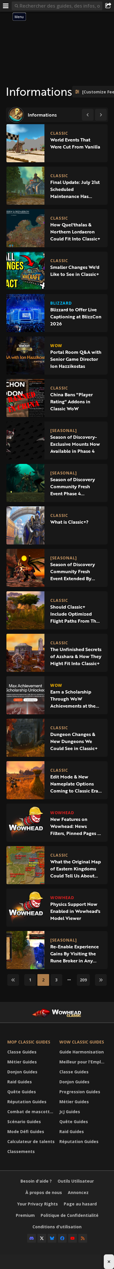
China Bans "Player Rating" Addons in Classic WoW (71, 401)
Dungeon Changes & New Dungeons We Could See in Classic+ (74, 741)
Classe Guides (22, 1052)
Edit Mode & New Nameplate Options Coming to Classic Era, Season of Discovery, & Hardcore (75, 783)
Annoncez (78, 1192)
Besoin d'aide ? (36, 1181)
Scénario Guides (24, 1121)
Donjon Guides (22, 1072)
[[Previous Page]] (88, 115)
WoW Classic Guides (81, 1042)
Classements (21, 1151)
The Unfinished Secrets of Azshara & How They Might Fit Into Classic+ (75, 656)
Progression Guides (79, 1091)
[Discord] (31, 1238)
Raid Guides (19, 1081)
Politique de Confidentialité (70, 1215)
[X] (41, 1238)
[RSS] (82, 1238)
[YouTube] (72, 1238)
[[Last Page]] (101, 980)
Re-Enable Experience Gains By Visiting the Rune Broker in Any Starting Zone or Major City (75, 953)
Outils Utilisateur (76, 1181)
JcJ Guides (69, 1111)
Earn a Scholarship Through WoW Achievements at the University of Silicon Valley (73, 698)
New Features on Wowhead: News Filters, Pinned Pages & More (75, 826)
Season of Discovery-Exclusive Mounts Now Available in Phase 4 (75, 444)
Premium (25, 1215)
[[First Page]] (13, 980)
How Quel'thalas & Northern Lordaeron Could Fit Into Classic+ (75, 231)
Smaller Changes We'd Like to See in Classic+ (74, 271)
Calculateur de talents (31, 1141)
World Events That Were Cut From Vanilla (75, 143)
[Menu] (6, 6)
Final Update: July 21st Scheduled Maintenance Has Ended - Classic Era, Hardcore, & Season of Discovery (75, 189)
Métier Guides (22, 1062)
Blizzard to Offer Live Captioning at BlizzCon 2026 (75, 316)
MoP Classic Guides (28, 1042)
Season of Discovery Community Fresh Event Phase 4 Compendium (72, 486)
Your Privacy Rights (37, 1204)
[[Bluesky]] (52, 1238)
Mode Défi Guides (25, 1131)
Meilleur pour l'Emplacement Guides (83, 1062)
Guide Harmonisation (81, 1052)
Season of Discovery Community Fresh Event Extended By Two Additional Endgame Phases (72, 571)
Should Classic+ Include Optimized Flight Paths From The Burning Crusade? (74, 613)
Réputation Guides (26, 1101)
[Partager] (108, 6)
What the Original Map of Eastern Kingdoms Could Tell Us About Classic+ (75, 868)
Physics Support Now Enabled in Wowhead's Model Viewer (75, 911)
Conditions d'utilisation (57, 1226)
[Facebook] (62, 1238)
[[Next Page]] (101, 115)
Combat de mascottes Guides (31, 1111)
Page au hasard (80, 1204)
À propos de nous (43, 1192)
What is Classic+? (69, 521)
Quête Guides (21, 1091)
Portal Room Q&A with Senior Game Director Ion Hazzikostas (75, 359)
